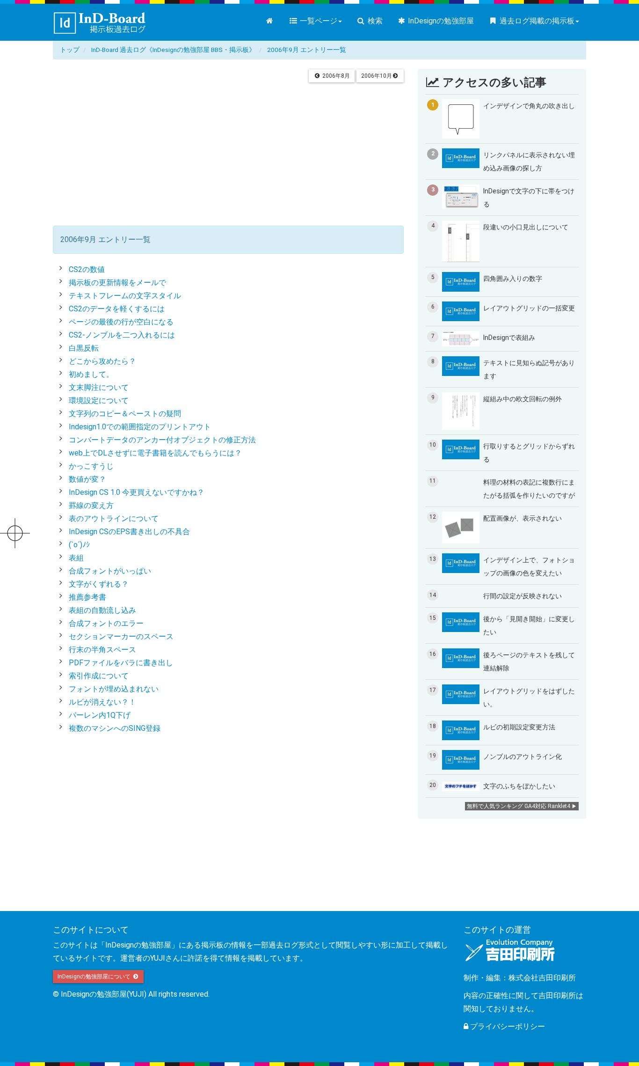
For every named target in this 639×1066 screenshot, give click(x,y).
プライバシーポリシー (506, 1026)
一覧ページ (317, 20)
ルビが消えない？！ (102, 702)
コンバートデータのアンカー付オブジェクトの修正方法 (162, 439)
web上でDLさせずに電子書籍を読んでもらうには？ (155, 452)
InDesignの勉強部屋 (440, 20)
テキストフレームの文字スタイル (125, 295)
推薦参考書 (87, 597)
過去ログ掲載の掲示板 (536, 20)
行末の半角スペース (102, 649)
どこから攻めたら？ (102, 361)
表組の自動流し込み (102, 610)
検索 (374, 20)
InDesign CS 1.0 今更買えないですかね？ (136, 492)
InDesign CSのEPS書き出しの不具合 (129, 531)
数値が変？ (87, 479)
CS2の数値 (87, 269)
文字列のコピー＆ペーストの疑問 (125, 413)
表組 (76, 557)
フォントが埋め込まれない (114, 688)
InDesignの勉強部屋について (95, 976)
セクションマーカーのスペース (121, 636)
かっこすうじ (91, 466)
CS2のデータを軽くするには (117, 308)
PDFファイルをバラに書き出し (121, 662)
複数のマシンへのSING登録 (114, 728)
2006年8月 (335, 76)
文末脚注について (99, 387)
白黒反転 (84, 348)
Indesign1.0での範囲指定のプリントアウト (140, 426)
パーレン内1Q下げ (100, 715)
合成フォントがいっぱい (110, 570)
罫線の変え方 (91, 505)
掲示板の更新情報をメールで (117, 282)
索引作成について (99, 675)
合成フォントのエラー (106, 623)
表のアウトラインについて (114, 518)
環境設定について (99, 400)
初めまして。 (91, 374)
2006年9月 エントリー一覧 (306, 49)
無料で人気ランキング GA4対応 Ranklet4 (518, 806)
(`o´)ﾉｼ (79, 544)
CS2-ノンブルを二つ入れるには (122, 335)
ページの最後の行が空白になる (121, 321)
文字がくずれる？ (99, 584)
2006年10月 (376, 76)
